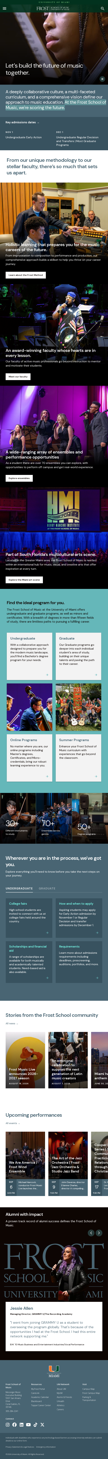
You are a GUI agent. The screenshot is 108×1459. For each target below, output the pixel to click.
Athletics (60, 1405)
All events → (13, 1123)
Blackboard (36, 1401)
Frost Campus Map (91, 1393)
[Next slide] (99, 1233)
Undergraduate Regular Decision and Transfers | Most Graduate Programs (77, 141)
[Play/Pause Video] (102, 79)
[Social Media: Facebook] (14, 1425)
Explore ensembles (19, 478)
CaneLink (35, 1393)
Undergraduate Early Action (24, 137)
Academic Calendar (40, 1397)
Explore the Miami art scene (24, 579)
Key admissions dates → (23, 122)
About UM (61, 1389)
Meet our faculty (18, 376)
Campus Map (88, 1389)
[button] (4, 8)
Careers (60, 1409)
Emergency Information (46, 1447)
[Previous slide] (91, 1233)
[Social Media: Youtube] (28, 1425)
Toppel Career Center (41, 1405)
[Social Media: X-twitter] (42, 1425)
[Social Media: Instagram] (7, 1425)
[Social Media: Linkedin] (21, 1425)
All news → (12, 1023)
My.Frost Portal (38, 1389)
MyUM (59, 1393)
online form (22, 1440)
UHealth (60, 1401)
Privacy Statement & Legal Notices (20, 1447)
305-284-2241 (12, 1411)
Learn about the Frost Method (26, 275)
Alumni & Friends (64, 1397)
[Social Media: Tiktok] (35, 1425)
